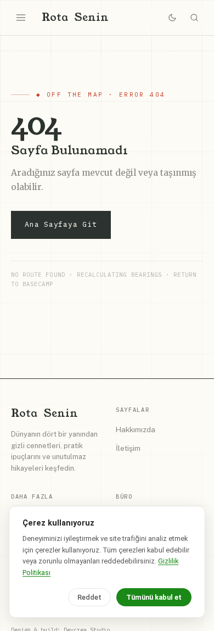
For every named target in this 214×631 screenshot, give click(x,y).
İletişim (128, 448)
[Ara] (194, 17)
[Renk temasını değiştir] (172, 17)
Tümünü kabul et (154, 597)
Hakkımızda (135, 429)
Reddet (89, 597)
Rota (75, 17)
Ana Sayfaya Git (61, 224)
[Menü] (21, 17)
